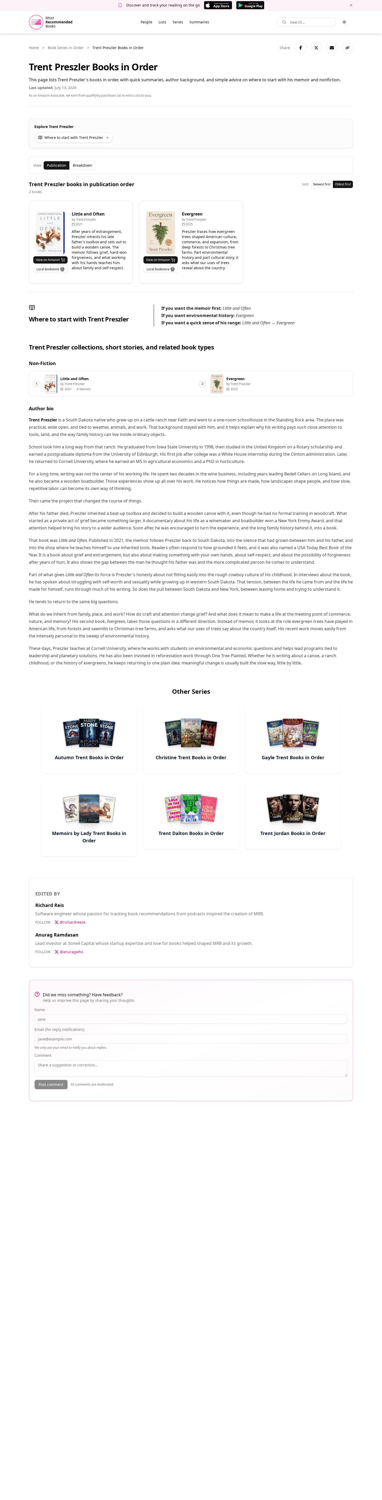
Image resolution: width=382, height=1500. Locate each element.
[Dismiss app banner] (351, 5)
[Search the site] (284, 22)
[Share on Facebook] (300, 47)
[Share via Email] (332, 47)
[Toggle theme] (344, 22)
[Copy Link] (347, 47)
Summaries (199, 21)
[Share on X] (316, 47)
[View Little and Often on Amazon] (50, 232)
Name (40, 1009)
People (146, 21)
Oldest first (343, 184)
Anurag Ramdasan (56, 935)
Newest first (322, 184)
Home (34, 47)
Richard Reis (49, 905)
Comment (43, 1055)
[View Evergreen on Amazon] (160, 232)
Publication (56, 165)
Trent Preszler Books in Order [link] (118, 47)
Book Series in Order (66, 47)
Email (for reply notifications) (59, 1029)
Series (178, 21)
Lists (162, 21)
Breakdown (82, 165)
